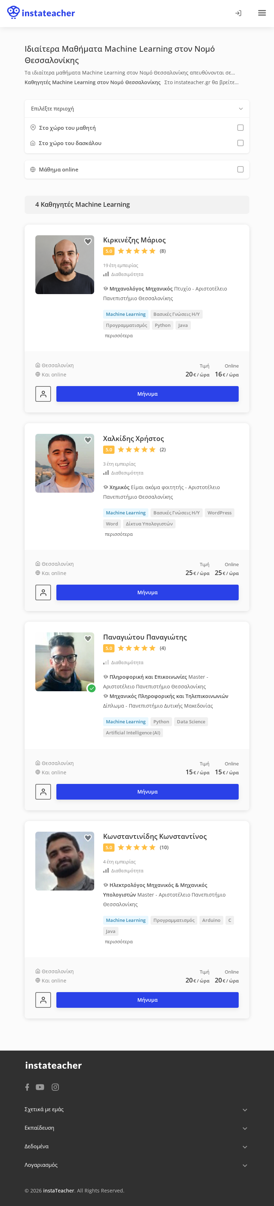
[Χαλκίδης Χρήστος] (43, 592)
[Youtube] (41, 1088)
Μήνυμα (147, 393)
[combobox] (137, 108)
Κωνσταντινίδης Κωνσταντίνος (155, 836)
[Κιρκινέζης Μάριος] (43, 394)
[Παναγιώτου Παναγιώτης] (43, 792)
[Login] (238, 13)
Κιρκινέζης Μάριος (134, 240)
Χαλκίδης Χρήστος (133, 438)
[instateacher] (41, 6)
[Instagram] (55, 1086)
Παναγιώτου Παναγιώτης (145, 637)
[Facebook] (27, 1086)
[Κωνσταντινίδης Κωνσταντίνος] (43, 1000)
